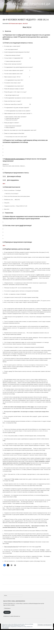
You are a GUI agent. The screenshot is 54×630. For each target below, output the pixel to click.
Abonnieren (7, 612)
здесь (4, 245)
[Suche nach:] (49, 13)
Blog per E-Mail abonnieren (14, 601)
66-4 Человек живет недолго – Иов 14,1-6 (18, 23)
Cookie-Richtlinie (5, 627)
